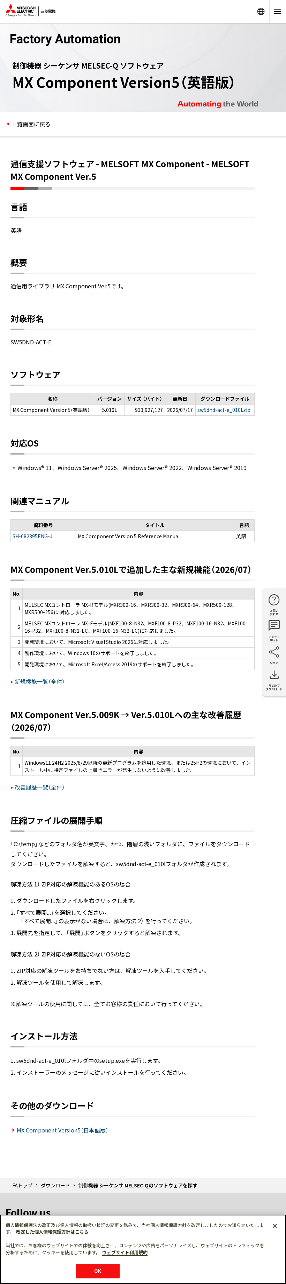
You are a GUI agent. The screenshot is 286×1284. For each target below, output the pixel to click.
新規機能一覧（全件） (40, 681)
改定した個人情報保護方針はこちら (52, 1231)
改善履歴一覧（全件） (40, 787)
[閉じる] (275, 1226)
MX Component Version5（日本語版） (62, 1130)
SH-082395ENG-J (32, 536)
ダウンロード (55, 1185)
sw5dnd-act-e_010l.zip (223, 409)
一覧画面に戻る (31, 124)
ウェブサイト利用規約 (125, 1252)
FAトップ (22, 1185)
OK (97, 1271)
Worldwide (261, 11)
